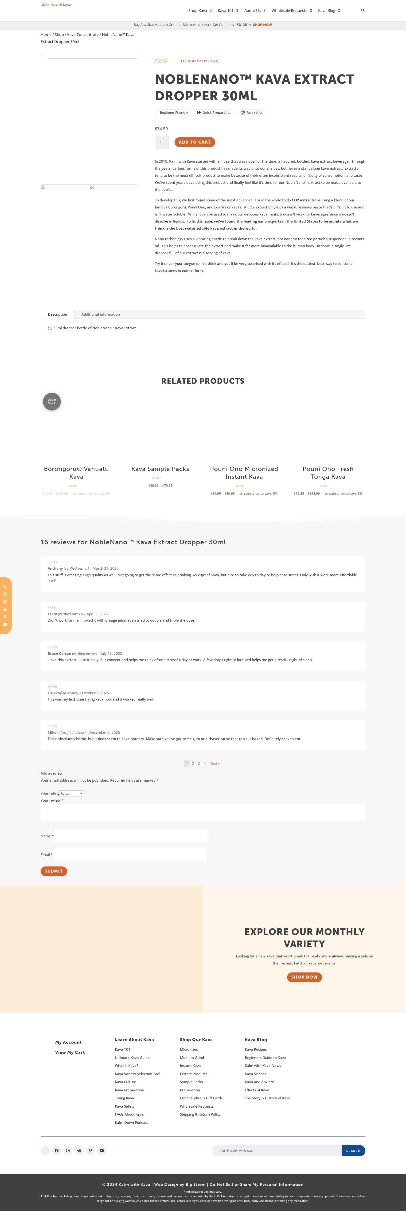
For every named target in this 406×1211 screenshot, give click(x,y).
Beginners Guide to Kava (265, 1057)
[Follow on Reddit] (5, 609)
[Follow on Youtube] (5, 624)
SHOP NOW (262, 24)
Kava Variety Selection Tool (137, 1073)
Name (47, 836)
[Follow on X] (45, 1150)
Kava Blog (326, 11)
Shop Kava (197, 11)
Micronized (189, 1049)
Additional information (101, 314)
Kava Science (255, 1073)
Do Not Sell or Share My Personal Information (257, 1184)
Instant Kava (190, 1065)
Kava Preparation (129, 1090)
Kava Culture (125, 1081)
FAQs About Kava (129, 1114)
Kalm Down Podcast (131, 1122)
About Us (252, 11)
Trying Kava (124, 1098)
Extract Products (193, 1073)
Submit (54, 871)
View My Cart (70, 1052)
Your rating (50, 793)
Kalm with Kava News (263, 1065)
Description (57, 314)
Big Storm (196, 1184)
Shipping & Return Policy (200, 1114)
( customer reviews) (199, 61)
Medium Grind (192, 1057)
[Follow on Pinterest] (5, 617)
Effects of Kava (257, 1090)
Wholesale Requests (289, 11)
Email (47, 854)
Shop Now (304, 977)
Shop (59, 34)
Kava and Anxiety (259, 1081)
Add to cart (195, 142)
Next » (215, 763)
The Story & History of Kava (267, 1098)
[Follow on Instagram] (5, 602)
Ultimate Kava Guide (132, 1057)
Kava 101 (226, 11)
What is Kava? (126, 1065)
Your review (52, 800)
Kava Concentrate (83, 34)
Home (46, 34)
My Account (68, 1042)
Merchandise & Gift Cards (201, 1098)
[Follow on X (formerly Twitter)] (5, 587)
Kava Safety (125, 1106)
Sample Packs (191, 1081)
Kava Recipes (256, 1049)
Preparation (190, 1090)
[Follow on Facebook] (5, 594)
